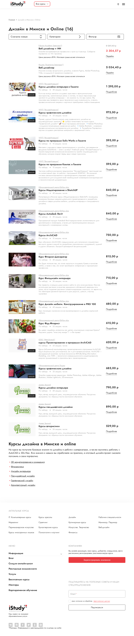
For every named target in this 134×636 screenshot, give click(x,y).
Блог (11, 558)
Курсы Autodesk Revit (51, 214)
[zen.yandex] (41, 625)
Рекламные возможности (23, 568)
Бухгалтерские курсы (48, 527)
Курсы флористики (49, 426)
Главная (12, 19)
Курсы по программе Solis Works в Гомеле (62, 141)
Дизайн (72, 517)
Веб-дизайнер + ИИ (50, 48)
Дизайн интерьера (21, 471)
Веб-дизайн (104, 527)
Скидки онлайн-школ (21, 563)
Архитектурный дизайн (23, 485)
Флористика (17, 466)
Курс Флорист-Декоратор (53, 257)
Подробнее (111, 91)
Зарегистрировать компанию (96, 559)
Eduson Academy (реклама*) (50, 45)
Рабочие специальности (110, 517)
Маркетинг (13, 522)
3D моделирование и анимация (28, 462)
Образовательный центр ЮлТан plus (54, 187)
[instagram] (17, 625)
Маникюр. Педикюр (108, 522)
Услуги (12, 574)
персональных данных (101, 601)
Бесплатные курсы (19, 579)
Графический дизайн (22, 480)
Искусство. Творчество (79, 527)
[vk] (11, 625)
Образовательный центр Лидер (52, 365)
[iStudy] (17, 4)
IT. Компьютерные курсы (20, 517)
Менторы (14, 585)
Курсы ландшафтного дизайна (56, 407)
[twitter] (29, 625)
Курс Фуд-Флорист (49, 323)
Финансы (73, 532)
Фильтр (93, 36)
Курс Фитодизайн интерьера (55, 278)
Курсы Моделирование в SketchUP (58, 190)
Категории (55, 36)
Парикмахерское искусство (21, 527)
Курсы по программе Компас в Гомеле (60, 164)
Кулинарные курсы (77, 522)
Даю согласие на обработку (91, 601)
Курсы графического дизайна (55, 112)
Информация (16, 553)
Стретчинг (43, 522)
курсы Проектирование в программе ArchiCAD (65, 342)
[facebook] (23, 625)
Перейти (110, 56)
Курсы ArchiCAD (48, 235)
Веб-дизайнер (46, 67)
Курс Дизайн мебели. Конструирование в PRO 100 (67, 304)
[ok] (35, 625)
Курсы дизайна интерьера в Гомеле (59, 87)
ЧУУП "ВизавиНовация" (49, 84)
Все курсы (40, 3)
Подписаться (97, 607)
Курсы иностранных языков (21, 532)
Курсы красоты (45, 517)
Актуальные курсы (19, 510)
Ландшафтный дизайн (23, 476)
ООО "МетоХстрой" (47, 340)
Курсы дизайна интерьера (53, 388)
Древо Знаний (45, 385)
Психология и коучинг (49, 532)
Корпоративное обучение (23, 590)
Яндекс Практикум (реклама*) (51, 65)
